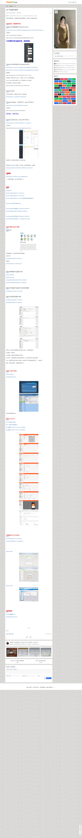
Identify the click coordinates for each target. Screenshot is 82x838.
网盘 (59, 65)
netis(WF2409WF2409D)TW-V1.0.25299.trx (17, 280)
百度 (63, 65)
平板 (74, 71)
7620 (56, 65)
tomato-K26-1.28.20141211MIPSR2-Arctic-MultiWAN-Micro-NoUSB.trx (23, 70)
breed (60, 67)
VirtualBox (62, 63)
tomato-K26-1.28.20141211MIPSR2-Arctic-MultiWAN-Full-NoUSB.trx (22, 67)
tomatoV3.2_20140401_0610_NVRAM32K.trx (17, 176)
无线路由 (11, 6)
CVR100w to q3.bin (11, 377)
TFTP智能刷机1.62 (11, 614)
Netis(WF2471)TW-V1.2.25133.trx (14, 291)
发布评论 (49, 678)
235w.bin (9, 190)
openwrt (64, 52)
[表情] (45, 678)
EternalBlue (57, 50)
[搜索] (76, 2)
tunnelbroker (65, 61)
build (62, 50)
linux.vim (73, 67)
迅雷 (70, 50)
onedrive (73, 52)
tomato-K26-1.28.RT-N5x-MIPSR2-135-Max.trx (17, 105)
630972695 (12, 165)
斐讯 (56, 56)
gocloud (68, 67)
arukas (56, 67)
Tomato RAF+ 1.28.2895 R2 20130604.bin (16, 96)
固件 (60, 54)
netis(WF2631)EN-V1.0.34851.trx (14, 258)
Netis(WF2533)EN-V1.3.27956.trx (14, 299)
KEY (64, 56)
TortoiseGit (65, 71)
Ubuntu (56, 52)
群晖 (64, 67)
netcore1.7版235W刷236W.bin (14, 203)
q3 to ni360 (9, 551)
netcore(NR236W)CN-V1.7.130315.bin (15, 195)
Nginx (69, 52)
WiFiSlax (56, 69)
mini (73, 63)
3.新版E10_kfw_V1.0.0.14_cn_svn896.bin (16, 427)
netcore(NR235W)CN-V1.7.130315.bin (15, 193)
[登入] (72, 2)
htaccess (67, 63)
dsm (67, 58)
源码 (70, 71)
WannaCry (69, 56)
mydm (60, 56)
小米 (61, 69)
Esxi (70, 61)
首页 (69, 2)
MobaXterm (57, 58)
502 (60, 61)
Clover (69, 74)
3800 (63, 58)
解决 (60, 52)
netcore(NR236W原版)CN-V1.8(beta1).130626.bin (18, 216)
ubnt (69, 54)
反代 (74, 50)
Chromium (73, 58)
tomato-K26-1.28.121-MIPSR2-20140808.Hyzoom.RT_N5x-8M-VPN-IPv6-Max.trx (25, 30)
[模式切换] (74, 2)
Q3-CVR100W (10, 374)
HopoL (23, 642)
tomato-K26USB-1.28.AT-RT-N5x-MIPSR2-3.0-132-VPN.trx (20, 167)
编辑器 (60, 74)
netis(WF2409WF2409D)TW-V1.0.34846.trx (17, 282)
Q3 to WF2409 (10, 274)
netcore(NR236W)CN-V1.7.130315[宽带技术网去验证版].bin (20, 198)
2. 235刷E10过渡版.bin (12, 424)
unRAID (73, 74)
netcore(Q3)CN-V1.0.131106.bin (14, 538)
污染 (74, 61)
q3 (7, 630)
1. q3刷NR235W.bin (11, 422)
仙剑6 (65, 69)
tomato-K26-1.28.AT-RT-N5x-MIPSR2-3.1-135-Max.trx (19, 123)
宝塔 (65, 54)
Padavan (73, 69)
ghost (67, 65)
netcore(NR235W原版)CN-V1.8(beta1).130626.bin (18, 208)
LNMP (56, 71)
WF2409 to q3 (10, 277)
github (56, 61)
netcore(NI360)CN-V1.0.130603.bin (15, 541)
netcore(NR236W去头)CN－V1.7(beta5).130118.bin (18, 218)
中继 (74, 56)
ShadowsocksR (72, 65)
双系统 (60, 71)
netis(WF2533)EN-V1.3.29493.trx (14, 302)
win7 (69, 69)
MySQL (56, 54)
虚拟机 (66, 50)
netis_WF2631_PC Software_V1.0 (14, 263)
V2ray (74, 54)
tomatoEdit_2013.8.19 (12, 616)
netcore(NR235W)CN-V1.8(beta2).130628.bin (17, 211)
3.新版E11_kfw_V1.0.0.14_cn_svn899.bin (16, 429)
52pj (56, 74)
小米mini (56, 63)
